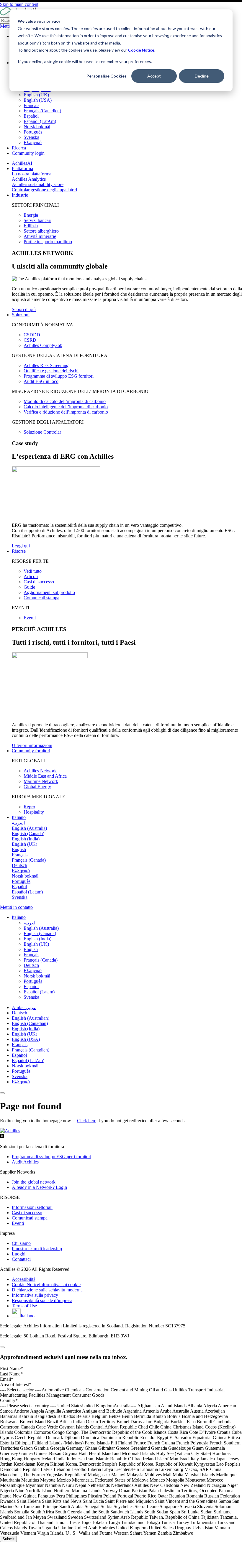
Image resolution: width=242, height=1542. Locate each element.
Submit (8, 1539)
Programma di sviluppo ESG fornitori (59, 375)
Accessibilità (23, 1279)
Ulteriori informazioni (32, 745)
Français (31, 105)
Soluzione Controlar (42, 432)
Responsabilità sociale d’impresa (42, 1300)
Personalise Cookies (106, 75)
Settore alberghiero (41, 230)
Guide (29, 587)
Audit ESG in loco (41, 381)
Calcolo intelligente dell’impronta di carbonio (66, 406)
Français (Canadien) (42, 110)
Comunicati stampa (41, 597)
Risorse (19, 551)
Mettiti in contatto (16, 907)
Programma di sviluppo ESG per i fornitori (51, 1156)
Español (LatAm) (40, 121)
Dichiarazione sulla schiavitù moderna (47, 1289)
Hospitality (34, 811)
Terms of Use (24, 1305)
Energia (31, 215)
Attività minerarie (40, 236)
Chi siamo (21, 1243)
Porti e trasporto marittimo (48, 241)
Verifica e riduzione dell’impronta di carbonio (66, 411)
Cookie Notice (141, 49)
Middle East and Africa (45, 776)
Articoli (31, 576)
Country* (9, 1400)
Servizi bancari (37, 220)
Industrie (20, 195)
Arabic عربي (24, 1007)
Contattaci (21, 1259)
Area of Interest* (15, 1384)
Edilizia (31, 225)
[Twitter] (2, 1136)
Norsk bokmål (37, 126)
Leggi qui (21, 545)
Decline (202, 75)
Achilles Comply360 (43, 345)
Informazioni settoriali (32, 1207)
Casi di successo (39, 581)
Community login (28, 153)
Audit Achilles (25, 1161)
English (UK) (36, 94)
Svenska (31, 137)
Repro (29, 806)
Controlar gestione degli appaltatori (44, 189)
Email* (6, 1379)
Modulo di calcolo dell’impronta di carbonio (65, 401)
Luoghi (18, 1253)
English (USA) (38, 100)
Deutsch (19, 1012)
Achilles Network (40, 770)
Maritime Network (41, 781)
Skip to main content (19, 4)
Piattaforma (22, 168)
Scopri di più (24, 309)
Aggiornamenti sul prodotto (49, 592)
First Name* (11, 1368)
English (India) (26, 1028)
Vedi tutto (33, 571)
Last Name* (11, 1373)
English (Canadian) (30, 1023)
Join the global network (33, 1181)
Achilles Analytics (29, 179)
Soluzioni (21, 314)
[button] (19, 917)
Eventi (30, 617)
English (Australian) (30, 1018)
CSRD (30, 340)
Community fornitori (31, 750)
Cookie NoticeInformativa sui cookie (46, 1284)
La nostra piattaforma (31, 173)
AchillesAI (22, 163)
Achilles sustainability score (37, 184)
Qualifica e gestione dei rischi (51, 370)
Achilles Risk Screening (46, 365)
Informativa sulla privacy (35, 1295)
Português (33, 131)
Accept (154, 75)
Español (31, 116)
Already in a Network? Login (39, 1187)
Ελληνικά (33, 142)
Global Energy (37, 786)
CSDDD (32, 334)
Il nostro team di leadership (37, 1248)
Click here (86, 1120)
